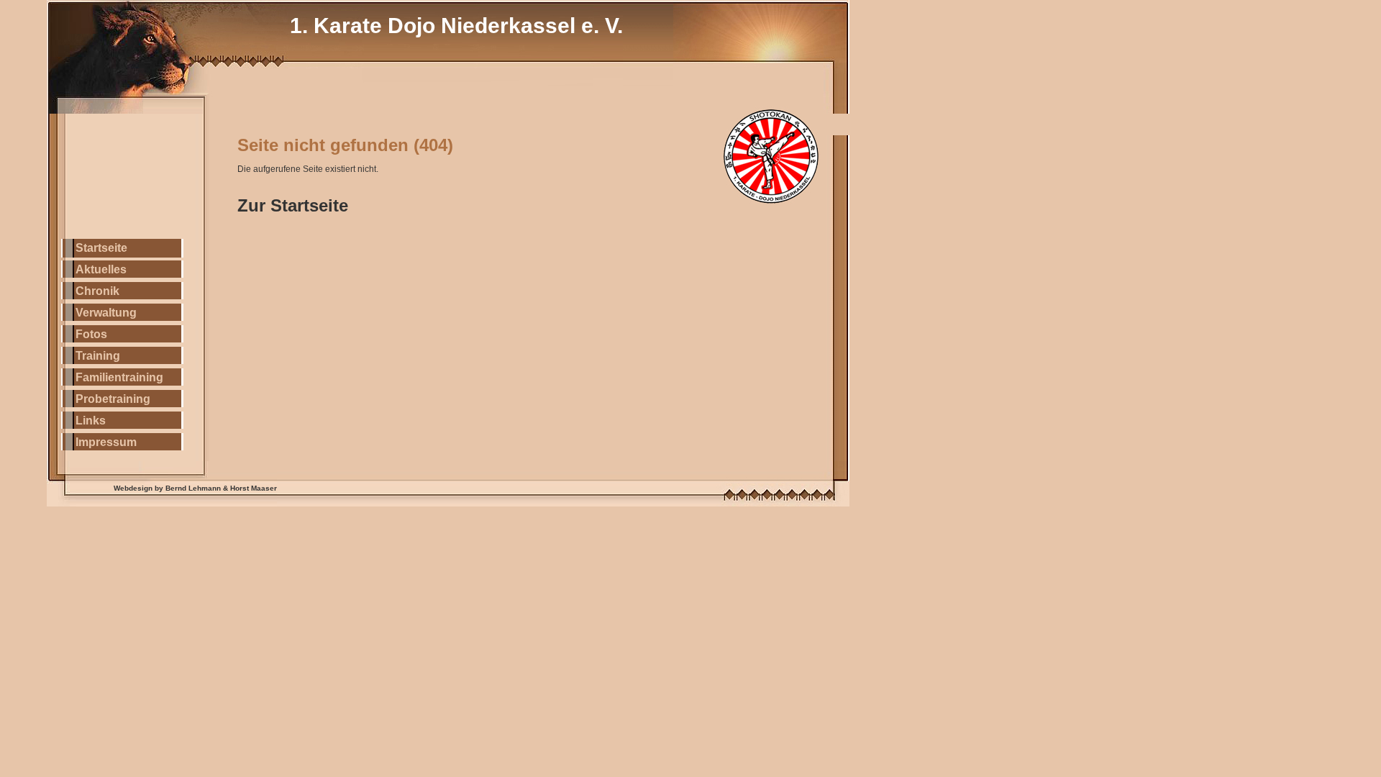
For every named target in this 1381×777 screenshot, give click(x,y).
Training (98, 356)
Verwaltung (106, 312)
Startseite (101, 248)
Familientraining (119, 377)
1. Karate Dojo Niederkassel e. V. (456, 25)
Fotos (91, 334)
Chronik (97, 291)
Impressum (106, 442)
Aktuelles (101, 269)
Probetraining (113, 399)
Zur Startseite (292, 205)
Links (91, 420)
